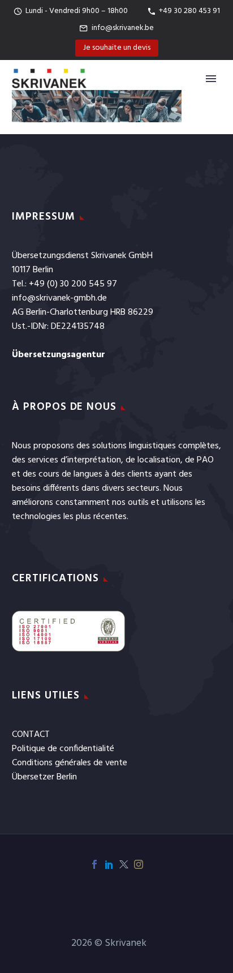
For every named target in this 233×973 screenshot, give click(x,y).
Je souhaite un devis (116, 47)
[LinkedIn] (109, 864)
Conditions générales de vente (69, 763)
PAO (205, 460)
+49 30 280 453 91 (189, 11)
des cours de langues (62, 474)
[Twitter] (123, 864)
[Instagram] (138, 864)
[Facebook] (94, 864)
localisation (158, 460)
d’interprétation (91, 460)
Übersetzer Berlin (44, 777)
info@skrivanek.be (123, 28)
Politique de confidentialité (63, 748)
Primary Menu (211, 78)
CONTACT (31, 734)
